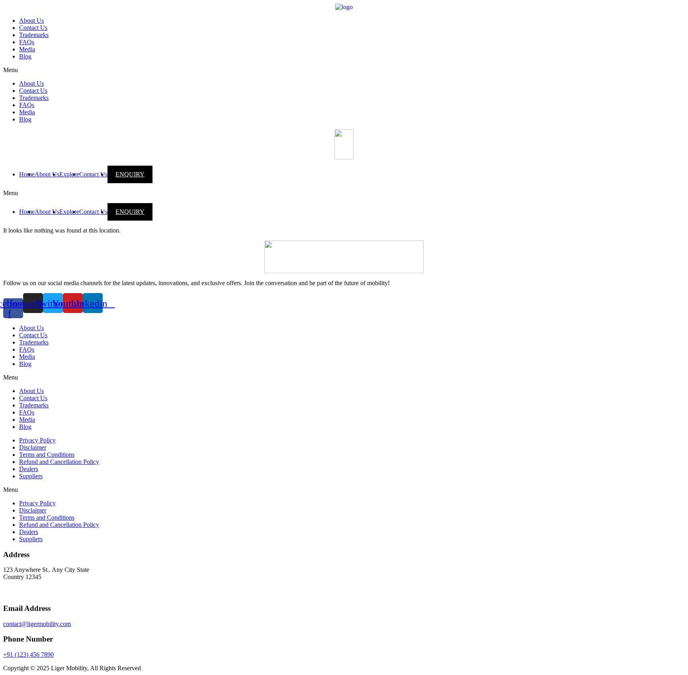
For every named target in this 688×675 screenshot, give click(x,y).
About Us (31, 20)
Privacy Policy (37, 440)
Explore (69, 174)
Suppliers (31, 476)
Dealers (28, 469)
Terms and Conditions (46, 454)
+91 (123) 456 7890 (28, 654)
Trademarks (34, 34)
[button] (344, 70)
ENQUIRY (130, 174)
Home (27, 174)
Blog (25, 56)
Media (27, 49)
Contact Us (33, 27)
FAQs (26, 42)
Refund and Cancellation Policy (59, 461)
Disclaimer (32, 447)
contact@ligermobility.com (37, 623)
